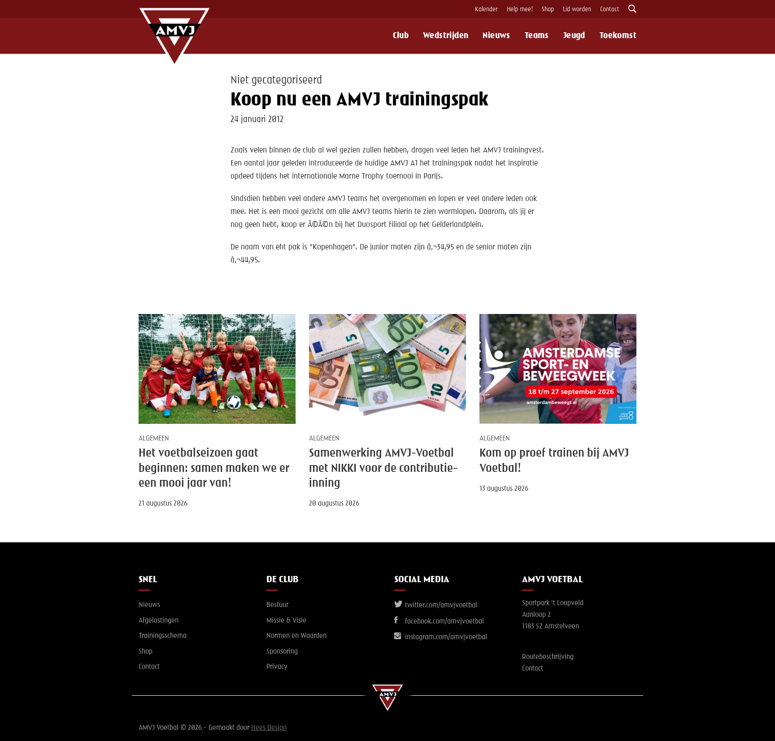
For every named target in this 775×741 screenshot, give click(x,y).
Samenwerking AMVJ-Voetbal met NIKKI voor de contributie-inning (383, 468)
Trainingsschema (163, 636)
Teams (537, 36)
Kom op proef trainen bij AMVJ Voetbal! (554, 461)
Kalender (486, 9)
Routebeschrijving (548, 657)
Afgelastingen (159, 620)
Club (401, 36)
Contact (609, 9)
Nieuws (496, 36)
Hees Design (269, 728)
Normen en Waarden (296, 636)
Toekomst (618, 36)
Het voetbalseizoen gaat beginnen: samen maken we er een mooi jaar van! (214, 468)
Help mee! (520, 9)
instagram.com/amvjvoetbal (445, 637)
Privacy (276, 667)
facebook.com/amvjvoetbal (443, 621)
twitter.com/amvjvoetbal (440, 605)
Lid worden (577, 9)
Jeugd (574, 36)
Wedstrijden (445, 36)
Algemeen (154, 438)
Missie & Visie (286, 620)
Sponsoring (282, 651)
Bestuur (277, 605)
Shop (548, 9)
